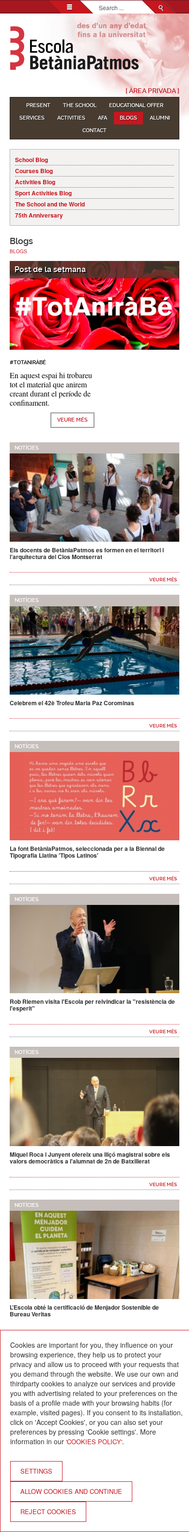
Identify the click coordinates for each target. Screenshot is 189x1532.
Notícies (27, 448)
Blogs (128, 118)
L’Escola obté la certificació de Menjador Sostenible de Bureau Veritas (84, 1310)
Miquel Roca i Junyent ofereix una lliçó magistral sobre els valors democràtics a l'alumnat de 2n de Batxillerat (90, 1157)
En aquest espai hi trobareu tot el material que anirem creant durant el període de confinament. (51, 389)
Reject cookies (48, 1511)
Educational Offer (136, 105)
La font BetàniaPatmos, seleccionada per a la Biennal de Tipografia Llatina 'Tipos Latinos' (87, 852)
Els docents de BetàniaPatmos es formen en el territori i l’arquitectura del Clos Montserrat (87, 553)
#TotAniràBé (28, 362)
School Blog (31, 159)
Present (38, 105)
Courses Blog (34, 170)
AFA (102, 118)
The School (79, 105)
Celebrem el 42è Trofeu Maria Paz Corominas (72, 702)
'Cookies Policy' (94, 1441)
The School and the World (50, 204)
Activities (71, 118)
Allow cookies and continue (71, 1491)
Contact (94, 130)
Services (32, 118)
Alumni (160, 118)
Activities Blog (35, 181)
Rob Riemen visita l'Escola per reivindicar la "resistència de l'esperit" (92, 1004)
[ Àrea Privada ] (152, 91)
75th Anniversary (39, 215)
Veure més (72, 420)
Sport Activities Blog (43, 193)
